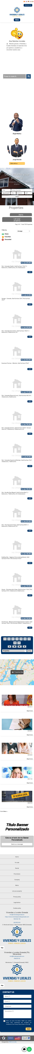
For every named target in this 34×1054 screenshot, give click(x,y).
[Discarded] (17, 240)
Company (17, 879)
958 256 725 (17, 919)
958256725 (17, 958)
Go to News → (4, 811)
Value (17, 196)
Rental (17, 868)
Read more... (30, 711)
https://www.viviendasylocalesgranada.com (17, 917)
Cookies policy (17, 908)
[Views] (17, 234)
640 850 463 (17, 922)
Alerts (21, 215)
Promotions (17, 874)
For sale (17, 862)
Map (2, 947)
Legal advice (17, 902)
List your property (17, 220)
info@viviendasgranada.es (17, 914)
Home (17, 857)
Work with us (13, 163)
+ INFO (30, 272)
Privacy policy (17, 896)
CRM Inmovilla (12, 1042)
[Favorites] (17, 237)
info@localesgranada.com (17, 956)
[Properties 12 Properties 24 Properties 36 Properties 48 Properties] (14, 650)
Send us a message (17, 844)
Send (28, 1029)
